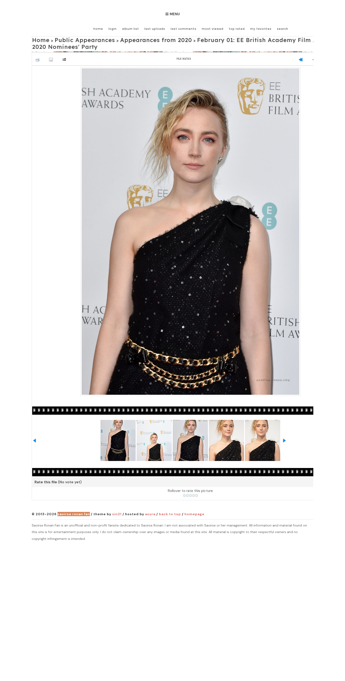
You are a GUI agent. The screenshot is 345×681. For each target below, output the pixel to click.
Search (282, 29)
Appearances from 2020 (129, 39)
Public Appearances (73, 39)
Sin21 (117, 506)
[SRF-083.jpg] (190, 222)
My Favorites (261, 29)
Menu (175, 14)
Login (112, 29)
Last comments (183, 29)
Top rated (237, 29)
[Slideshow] (65, 50)
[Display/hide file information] (52, 50)
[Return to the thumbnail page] (38, 50)
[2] (187, 487)
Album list (130, 29)
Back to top (170, 506)
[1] (184, 487)
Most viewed (212, 29)
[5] (196, 487)
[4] (193, 487)
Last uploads (154, 29)
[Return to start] (301, 50)
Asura (150, 506)
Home (98, 29)
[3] (190, 487)
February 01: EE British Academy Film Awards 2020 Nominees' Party (240, 39)
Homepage (194, 506)
